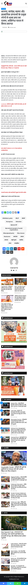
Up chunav (21, 233)
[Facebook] (4, 248)
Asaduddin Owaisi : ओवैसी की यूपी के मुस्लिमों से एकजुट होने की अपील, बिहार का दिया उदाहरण (13, 469)
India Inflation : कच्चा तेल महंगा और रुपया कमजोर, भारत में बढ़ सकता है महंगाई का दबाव (18, 545)
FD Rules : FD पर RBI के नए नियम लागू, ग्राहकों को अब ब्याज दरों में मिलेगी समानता (18, 567)
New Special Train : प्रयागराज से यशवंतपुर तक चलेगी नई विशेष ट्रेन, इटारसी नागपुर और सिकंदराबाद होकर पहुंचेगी (13, 535)
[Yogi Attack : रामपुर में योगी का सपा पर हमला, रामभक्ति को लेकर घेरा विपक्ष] (7, 281)
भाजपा (6, 240)
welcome (7, 236)
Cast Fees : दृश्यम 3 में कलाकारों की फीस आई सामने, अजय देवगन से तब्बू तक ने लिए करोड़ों (18, 413)
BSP (24, 218)
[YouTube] (14, 270)
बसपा (22, 236)
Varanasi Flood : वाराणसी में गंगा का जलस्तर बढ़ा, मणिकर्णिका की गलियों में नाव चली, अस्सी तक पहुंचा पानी (19, 439)
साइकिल (17, 243)
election (19, 221)
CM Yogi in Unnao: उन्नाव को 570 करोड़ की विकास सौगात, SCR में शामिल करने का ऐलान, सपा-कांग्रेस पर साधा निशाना (7, 307)
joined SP (14, 225)
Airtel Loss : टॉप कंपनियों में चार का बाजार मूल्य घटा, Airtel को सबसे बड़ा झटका (18, 560)
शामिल (21, 240)
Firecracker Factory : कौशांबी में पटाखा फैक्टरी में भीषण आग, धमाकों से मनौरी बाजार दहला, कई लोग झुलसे (19, 422)
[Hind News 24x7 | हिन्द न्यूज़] (8, 3)
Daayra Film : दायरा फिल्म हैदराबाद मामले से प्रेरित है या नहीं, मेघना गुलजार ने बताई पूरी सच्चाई (18, 404)
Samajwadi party (9, 233)
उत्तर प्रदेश (3, 8)
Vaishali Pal (14, 268)
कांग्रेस (15, 236)
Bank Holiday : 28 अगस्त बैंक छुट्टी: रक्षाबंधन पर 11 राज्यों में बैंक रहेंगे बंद (18, 552)
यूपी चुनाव (14, 240)
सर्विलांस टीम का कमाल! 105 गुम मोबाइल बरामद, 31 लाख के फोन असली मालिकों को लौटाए (20, 298)
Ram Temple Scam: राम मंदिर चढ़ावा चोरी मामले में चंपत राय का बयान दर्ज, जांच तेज (20, 289)
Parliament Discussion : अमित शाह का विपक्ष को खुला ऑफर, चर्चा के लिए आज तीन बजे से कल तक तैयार (18, 487)
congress (10, 221)
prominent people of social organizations (14, 229)
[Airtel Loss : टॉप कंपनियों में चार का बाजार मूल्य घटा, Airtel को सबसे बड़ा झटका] (5, 561)
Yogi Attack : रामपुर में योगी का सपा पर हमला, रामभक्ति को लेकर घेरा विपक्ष (6, 289)
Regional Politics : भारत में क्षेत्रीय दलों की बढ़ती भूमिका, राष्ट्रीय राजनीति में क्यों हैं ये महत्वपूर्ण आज (19, 478)
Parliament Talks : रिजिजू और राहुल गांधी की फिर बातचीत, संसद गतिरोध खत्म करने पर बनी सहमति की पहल (19, 504)
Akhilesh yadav (8, 218)
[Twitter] (7, 248)
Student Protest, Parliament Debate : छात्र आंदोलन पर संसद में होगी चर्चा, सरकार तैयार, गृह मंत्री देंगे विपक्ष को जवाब (19, 495)
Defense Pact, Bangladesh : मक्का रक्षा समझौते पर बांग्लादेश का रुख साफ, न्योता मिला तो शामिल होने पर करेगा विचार (18, 431)
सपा (10, 243)
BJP (17, 218)
